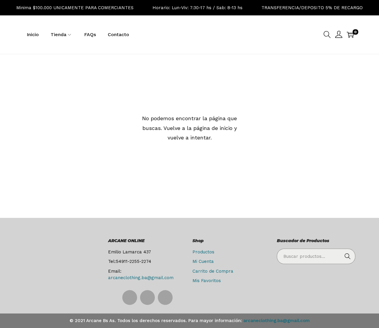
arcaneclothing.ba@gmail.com (141, 277)
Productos (203, 252)
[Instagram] (129, 297)
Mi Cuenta (203, 261)
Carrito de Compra (212, 271)
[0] (350, 34)
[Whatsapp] (147, 297)
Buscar (347, 256)
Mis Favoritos (206, 280)
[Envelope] (165, 297)
